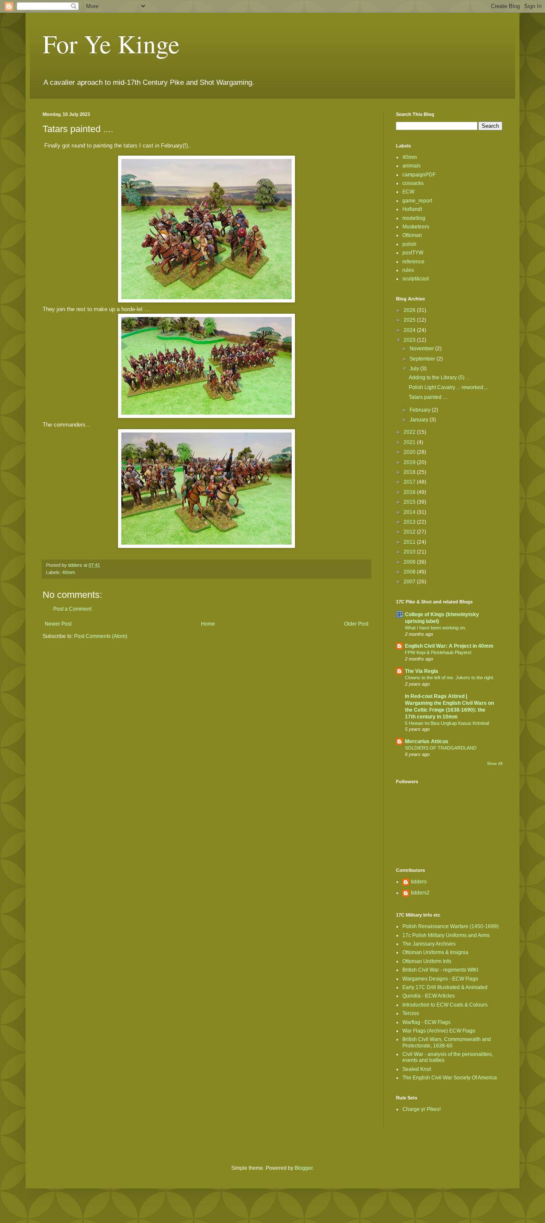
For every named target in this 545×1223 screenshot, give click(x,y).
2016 (410, 492)
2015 (410, 502)
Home (208, 624)
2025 (410, 320)
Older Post (356, 624)
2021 (410, 442)
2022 (410, 432)
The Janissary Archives (429, 944)
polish (409, 244)
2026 (410, 310)
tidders (419, 882)
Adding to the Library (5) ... (439, 378)
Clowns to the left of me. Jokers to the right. (449, 677)
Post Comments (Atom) (100, 636)
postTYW (412, 253)
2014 (410, 512)
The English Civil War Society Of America (449, 1078)
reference (413, 262)
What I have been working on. (435, 627)
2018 (410, 472)
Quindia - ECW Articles (428, 996)
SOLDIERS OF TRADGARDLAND (440, 747)
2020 (410, 452)
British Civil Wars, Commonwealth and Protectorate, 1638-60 (446, 1042)
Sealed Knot (416, 1069)
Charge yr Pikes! (421, 1109)
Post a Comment (72, 609)
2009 (410, 562)
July (415, 369)
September (423, 359)
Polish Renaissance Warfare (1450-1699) (450, 926)
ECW (408, 192)
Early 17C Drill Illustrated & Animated (445, 987)
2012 (410, 532)
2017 (410, 482)
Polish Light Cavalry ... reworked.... (448, 387)
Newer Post (58, 624)
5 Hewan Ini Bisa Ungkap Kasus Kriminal (447, 723)
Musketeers (415, 227)
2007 (410, 582)
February (421, 410)
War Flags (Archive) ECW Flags (438, 1031)
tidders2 (420, 893)
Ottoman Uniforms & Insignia (435, 952)
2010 (410, 552)
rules (408, 270)
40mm (68, 572)
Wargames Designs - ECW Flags (440, 979)
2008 (410, 572)
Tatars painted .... (428, 397)
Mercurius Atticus (426, 741)
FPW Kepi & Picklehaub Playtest (438, 652)
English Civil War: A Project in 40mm (449, 646)
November (422, 349)
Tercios (410, 1013)
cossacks (413, 183)
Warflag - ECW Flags (426, 1022)
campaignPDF (419, 175)
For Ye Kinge (111, 43)
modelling (413, 218)
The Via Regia (421, 671)
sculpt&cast (415, 279)
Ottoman (412, 235)
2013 (410, 522)
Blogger (304, 1168)
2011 (410, 542)
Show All (494, 763)
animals (411, 166)
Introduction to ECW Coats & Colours (445, 1005)
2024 (410, 330)
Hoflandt (412, 209)
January (420, 420)
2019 (410, 462)
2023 (410, 340)
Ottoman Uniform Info (426, 961)
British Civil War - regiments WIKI (440, 970)
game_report (417, 201)
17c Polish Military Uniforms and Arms (446, 935)
